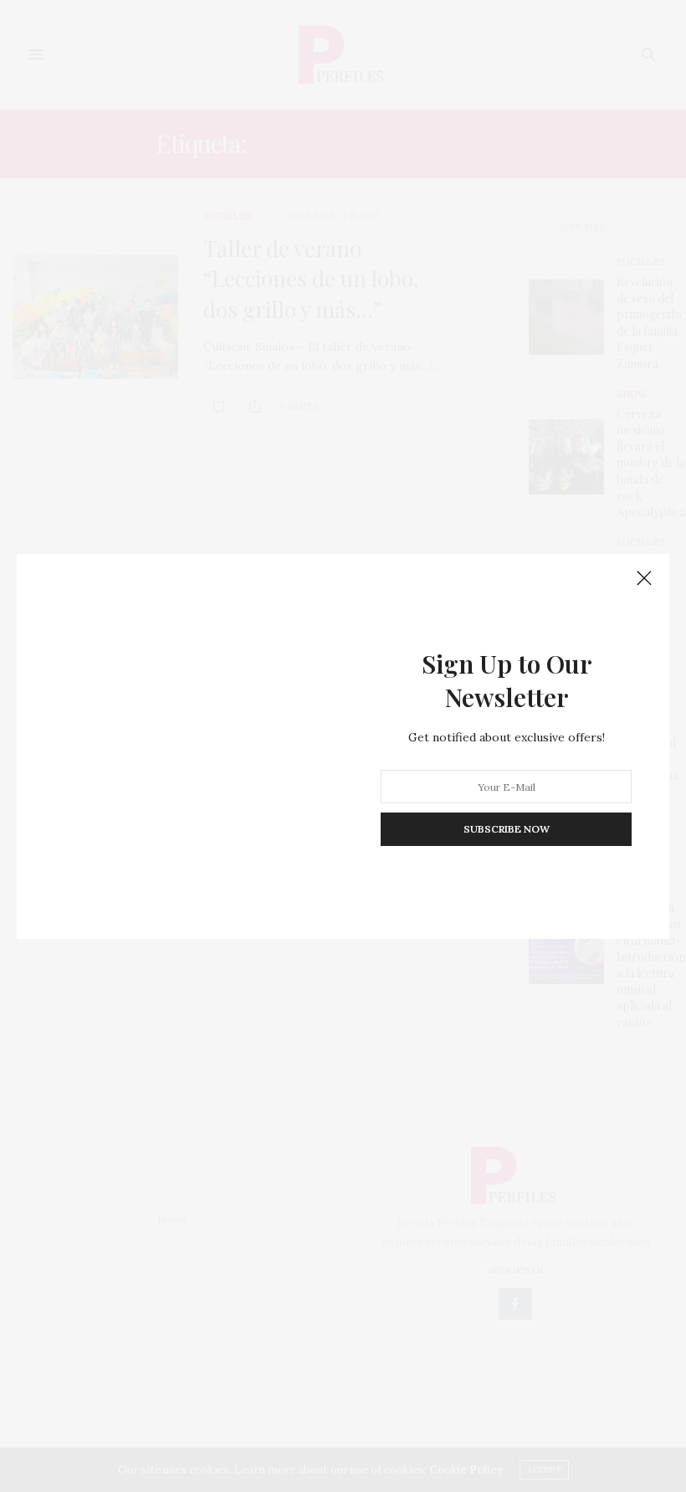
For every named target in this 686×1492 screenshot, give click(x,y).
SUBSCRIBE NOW (506, 829)
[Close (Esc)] (644, 579)
